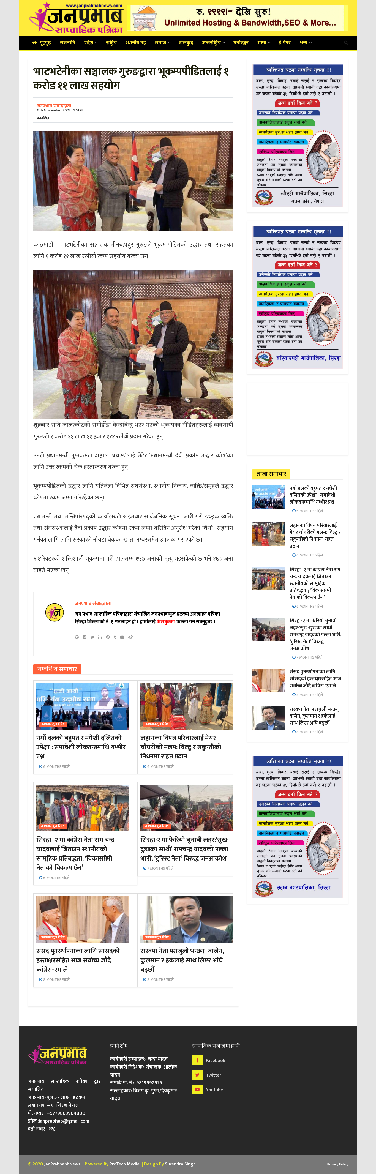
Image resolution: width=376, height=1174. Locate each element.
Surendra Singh (180, 1164)
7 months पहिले (159, 868)
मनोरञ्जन (241, 43)
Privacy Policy (337, 1164)
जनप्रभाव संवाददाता (54, 106)
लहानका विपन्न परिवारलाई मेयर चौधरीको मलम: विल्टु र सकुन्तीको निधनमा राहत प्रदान (180, 747)
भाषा (261, 43)
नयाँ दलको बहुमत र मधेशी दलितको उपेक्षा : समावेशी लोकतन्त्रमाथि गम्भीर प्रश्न (81, 747)
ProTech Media (125, 1164)
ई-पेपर (285, 43)
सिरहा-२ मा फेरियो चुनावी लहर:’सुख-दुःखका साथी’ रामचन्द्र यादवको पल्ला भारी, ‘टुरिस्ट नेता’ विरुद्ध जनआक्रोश (184, 849)
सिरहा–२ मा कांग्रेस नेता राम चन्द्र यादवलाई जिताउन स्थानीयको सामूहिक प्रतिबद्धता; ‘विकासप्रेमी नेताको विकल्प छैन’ (75, 853)
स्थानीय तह (136, 43)
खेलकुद (186, 43)
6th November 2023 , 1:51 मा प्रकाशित (60, 114)
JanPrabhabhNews (62, 1164)
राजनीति (67, 43)
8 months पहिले (56, 979)
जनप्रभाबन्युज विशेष (53, 724)
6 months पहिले (56, 766)
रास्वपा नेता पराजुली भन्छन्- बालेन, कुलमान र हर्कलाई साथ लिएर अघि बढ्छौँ (182, 960)
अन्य (303, 43)
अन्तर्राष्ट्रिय (211, 43)
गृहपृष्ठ (45, 43)
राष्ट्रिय (111, 43)
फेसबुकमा (166, 622)
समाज (160, 43)
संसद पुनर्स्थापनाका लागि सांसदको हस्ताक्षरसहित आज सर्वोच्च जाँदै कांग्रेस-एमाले (77, 960)
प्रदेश (88, 43)
